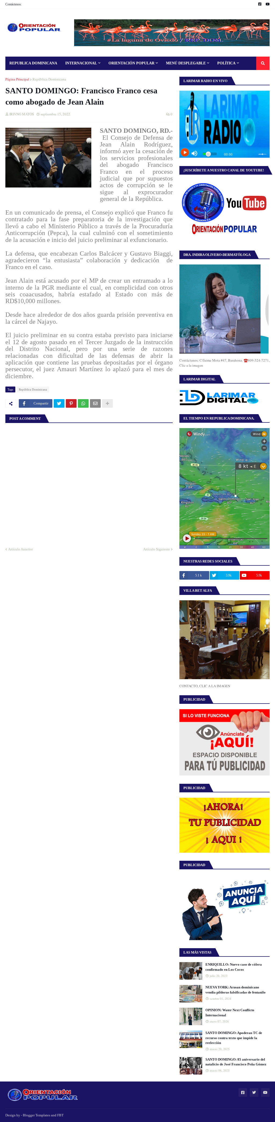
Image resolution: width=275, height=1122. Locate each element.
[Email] (95, 403)
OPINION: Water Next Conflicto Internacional (229, 1012)
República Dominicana (49, 79)
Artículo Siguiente (156, 549)
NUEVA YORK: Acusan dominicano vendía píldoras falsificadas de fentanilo (235, 989)
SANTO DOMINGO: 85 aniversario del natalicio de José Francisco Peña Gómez (235, 1061)
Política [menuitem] (226, 63)
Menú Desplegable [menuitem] (186, 63)
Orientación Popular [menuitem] (131, 63)
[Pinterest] (71, 403)
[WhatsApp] (83, 403)
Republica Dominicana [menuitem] (33, 63)
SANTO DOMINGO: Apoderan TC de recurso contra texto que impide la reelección (233, 1037)
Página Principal (17, 79)
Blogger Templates (36, 1115)
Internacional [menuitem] (81, 63)
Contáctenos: (13, 4)
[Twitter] (59, 403)
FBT (60, 1115)
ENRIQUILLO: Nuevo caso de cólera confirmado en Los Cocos (233, 966)
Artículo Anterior (20, 549)
